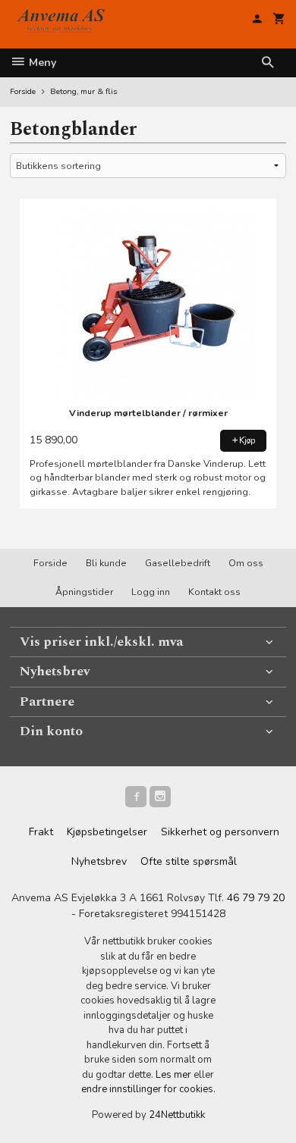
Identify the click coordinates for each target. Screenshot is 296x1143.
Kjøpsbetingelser (107, 832)
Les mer (175, 1075)
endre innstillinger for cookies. (148, 1089)
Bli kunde (106, 563)
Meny (41, 62)
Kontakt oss (214, 592)
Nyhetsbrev (99, 861)
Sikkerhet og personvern (220, 832)
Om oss (245, 563)
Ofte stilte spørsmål (188, 861)
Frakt (41, 832)
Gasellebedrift (177, 563)
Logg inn (150, 592)
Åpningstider (84, 592)
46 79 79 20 (256, 898)
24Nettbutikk (177, 1115)
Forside (23, 91)
